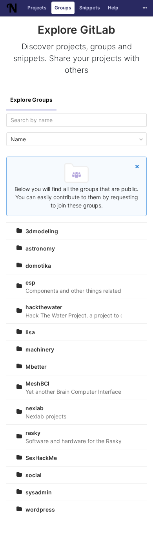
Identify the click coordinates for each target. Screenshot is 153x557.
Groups (63, 8)
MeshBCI (37, 383)
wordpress (40, 509)
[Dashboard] (11, 8)
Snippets (89, 8)
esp (30, 282)
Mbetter (36, 366)
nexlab (35, 408)
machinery (40, 349)
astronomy (40, 248)
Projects (37, 8)
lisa (30, 332)
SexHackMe (41, 457)
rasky (33, 432)
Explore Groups (31, 99)
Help (113, 8)
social (34, 475)
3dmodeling (42, 231)
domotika (38, 265)
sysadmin (39, 492)
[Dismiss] (137, 166)
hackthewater (44, 307)
